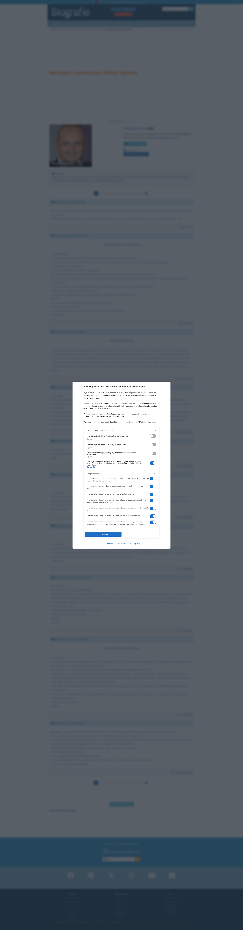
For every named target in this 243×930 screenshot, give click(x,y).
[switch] (153, 436)
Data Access (121, 543)
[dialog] (121, 465)
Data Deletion (107, 543)
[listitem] (121, 430)
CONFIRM (103, 534)
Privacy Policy (135, 543)
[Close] (165, 386)
